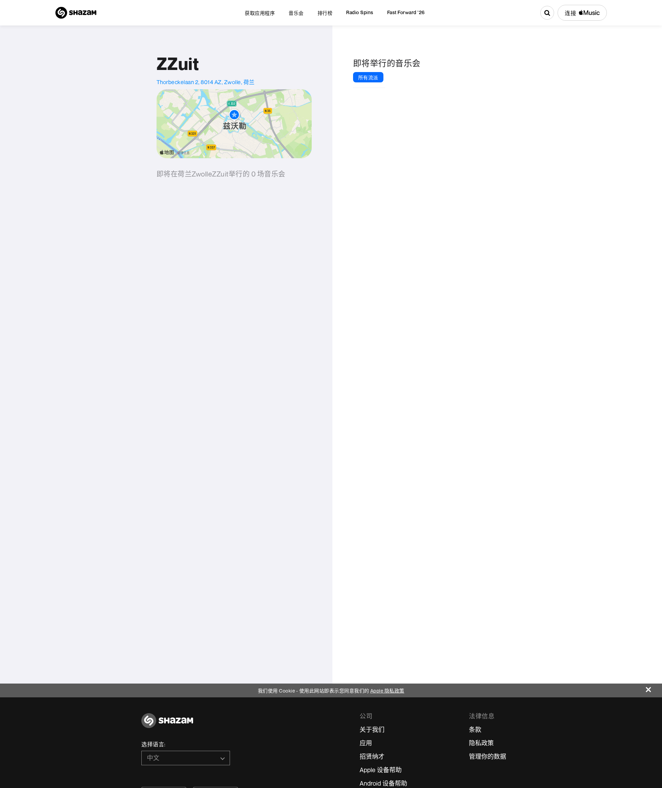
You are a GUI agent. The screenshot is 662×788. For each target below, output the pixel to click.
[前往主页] (167, 724)
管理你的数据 (487, 756)
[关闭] (653, 687)
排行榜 (325, 13)
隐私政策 (481, 743)
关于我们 (372, 729)
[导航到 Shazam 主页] (76, 13)
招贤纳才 (372, 756)
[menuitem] (260, 12)
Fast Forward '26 (406, 12)
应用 (366, 743)
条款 (475, 729)
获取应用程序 (260, 13)
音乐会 (296, 13)
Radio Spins (359, 12)
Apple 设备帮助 (381, 770)
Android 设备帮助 (383, 783)
